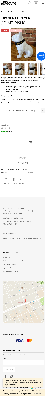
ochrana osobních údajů (11, 271)
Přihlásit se (9, 369)
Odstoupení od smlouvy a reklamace (15, 261)
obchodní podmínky (9, 264)
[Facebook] (5, 376)
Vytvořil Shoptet (39, 388)
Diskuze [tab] (23, 163)
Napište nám (7, 257)
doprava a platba (8, 268)
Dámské (30, 172)
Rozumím (37, 394)
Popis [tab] (22, 158)
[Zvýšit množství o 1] (2, 141)
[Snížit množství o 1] (13, 141)
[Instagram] (11, 376)
